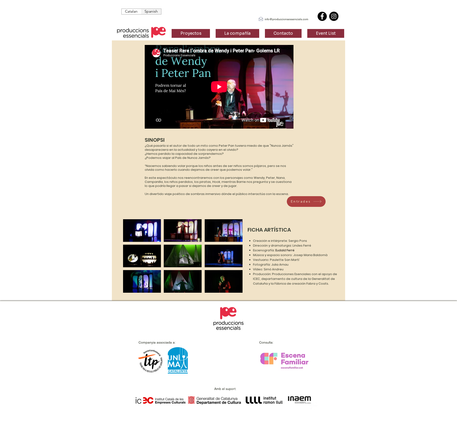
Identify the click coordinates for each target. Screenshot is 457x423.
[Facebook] (322, 16)
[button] (142, 230)
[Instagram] (333, 16)
